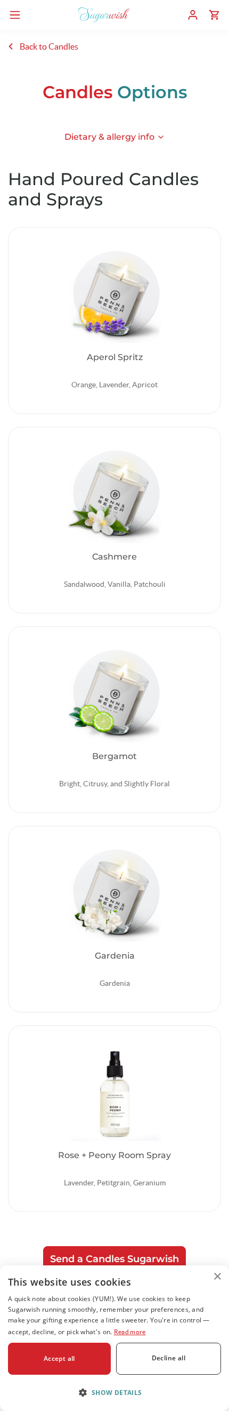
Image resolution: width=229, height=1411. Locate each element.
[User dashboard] (192, 15)
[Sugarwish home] (103, 14)
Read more (130, 1331)
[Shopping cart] (214, 15)
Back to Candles (48, 46)
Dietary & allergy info (109, 137)
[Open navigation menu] (15, 15)
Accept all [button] (59, 1358)
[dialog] (114, 1338)
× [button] (217, 1277)
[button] (114, 1392)
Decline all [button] (168, 1357)
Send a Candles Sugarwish (114, 1259)
